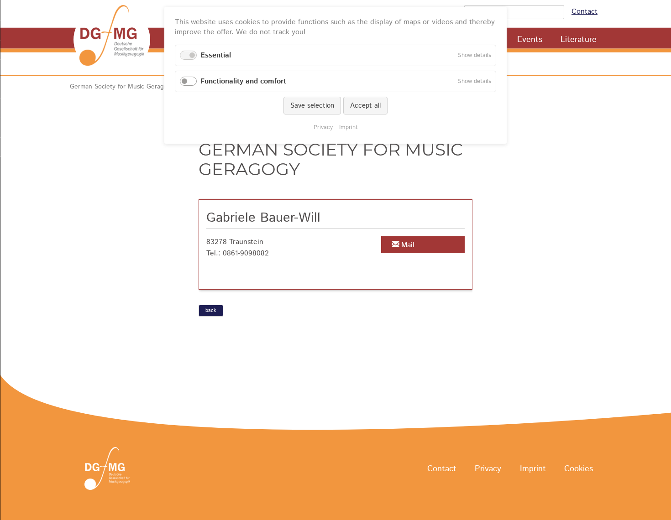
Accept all (365, 105)
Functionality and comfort (243, 81)
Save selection (312, 105)
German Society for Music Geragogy (122, 86)
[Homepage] (111, 39)
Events (529, 40)
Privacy (488, 469)
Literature (579, 40)
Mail (407, 245)
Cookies (578, 469)
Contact (584, 11)
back (210, 310)
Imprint (533, 469)
